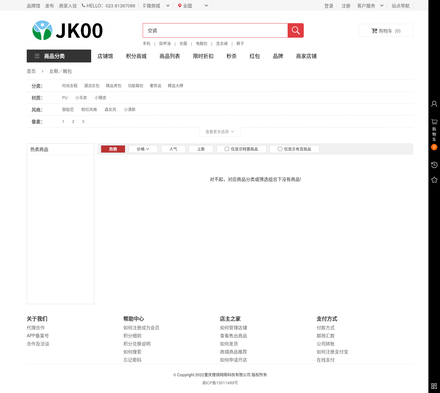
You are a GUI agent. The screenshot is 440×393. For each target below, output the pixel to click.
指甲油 (165, 43)
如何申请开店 (233, 359)
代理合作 (36, 327)
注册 (345, 5)
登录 (328, 5)
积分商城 (136, 56)
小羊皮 (81, 97)
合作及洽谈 (38, 343)
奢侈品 (155, 85)
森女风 (110, 109)
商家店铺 (306, 56)
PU (65, 97)
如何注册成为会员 (141, 327)
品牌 (278, 56)
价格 (141, 149)
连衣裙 (222, 43)
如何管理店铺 (233, 327)
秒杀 (231, 56)
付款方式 (326, 327)
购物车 (390, 30)
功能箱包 (135, 85)
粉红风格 (89, 109)
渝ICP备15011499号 (220, 382)
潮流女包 (92, 85)
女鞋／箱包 (60, 71)
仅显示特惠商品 (243, 149)
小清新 (130, 109)
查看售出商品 (233, 335)
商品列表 (169, 56)
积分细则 (132, 335)
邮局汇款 (326, 335)
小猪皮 (100, 97)
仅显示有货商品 (296, 149)
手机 (146, 43)
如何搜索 (132, 351)
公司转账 (326, 343)
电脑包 (201, 43)
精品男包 (113, 85)
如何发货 (229, 343)
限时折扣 (203, 56)
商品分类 (54, 56)
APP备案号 (38, 335)
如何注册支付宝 (332, 351)
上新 (201, 149)
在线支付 (326, 359)
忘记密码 (132, 359)
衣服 (183, 43)
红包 (255, 56)
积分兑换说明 (136, 343)
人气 (173, 149)
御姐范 (68, 109)
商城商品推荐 (233, 351)
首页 (31, 71)
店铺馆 (105, 56)
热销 (113, 149)
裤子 (240, 43)
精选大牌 (175, 85)
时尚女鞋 (70, 85)
